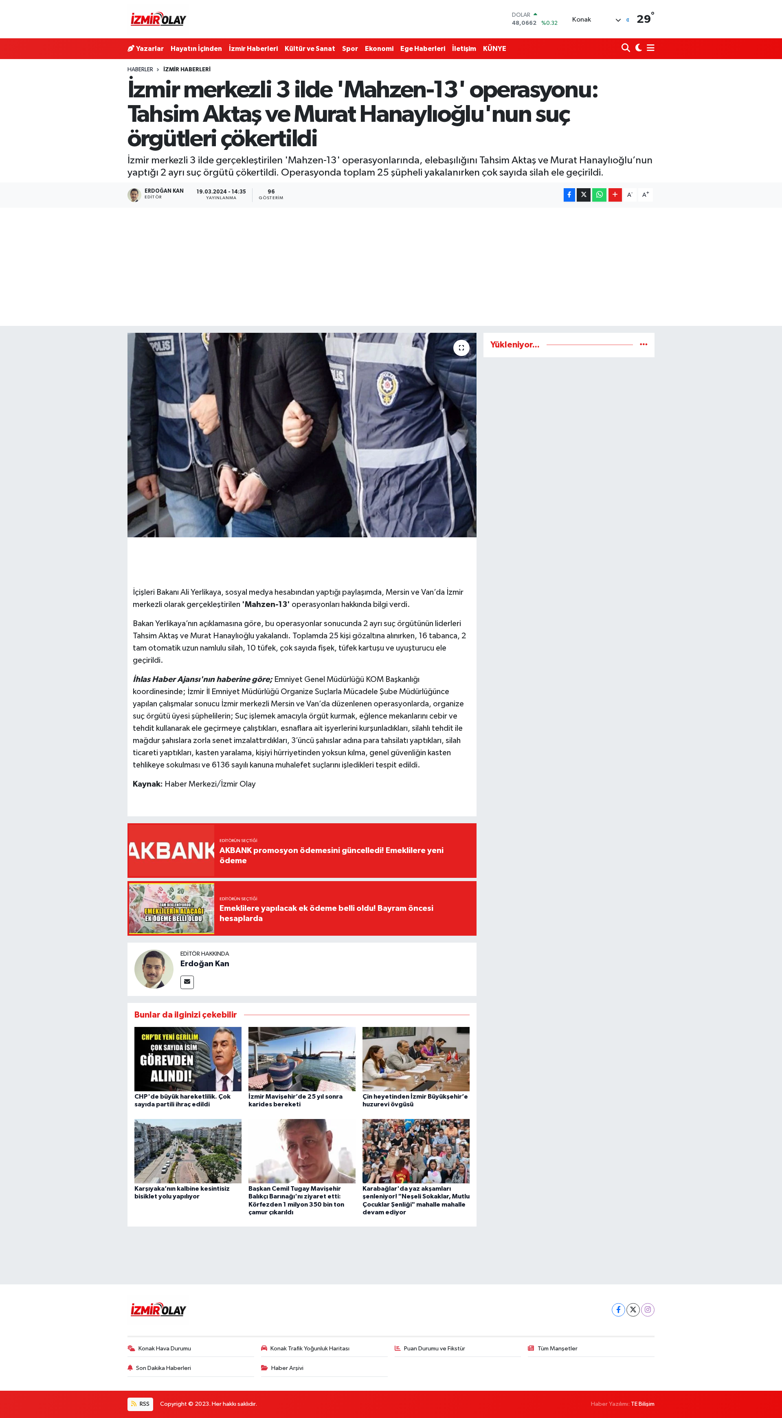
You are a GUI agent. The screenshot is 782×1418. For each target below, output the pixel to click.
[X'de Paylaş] (584, 195)
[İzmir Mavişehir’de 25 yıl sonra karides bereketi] (302, 1058)
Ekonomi (379, 48)
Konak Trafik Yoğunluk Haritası (309, 1348)
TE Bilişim (643, 1404)
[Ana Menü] (649, 48)
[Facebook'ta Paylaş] (569, 195)
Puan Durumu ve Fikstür (434, 1348)
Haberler (140, 70)
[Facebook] (618, 1310)
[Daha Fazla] (615, 195)
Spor (350, 48)
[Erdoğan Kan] (154, 968)
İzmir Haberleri (253, 48)
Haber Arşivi (287, 1368)
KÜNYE (494, 48)
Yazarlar (150, 48)
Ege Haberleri (422, 48)
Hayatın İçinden (196, 48)
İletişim (464, 48)
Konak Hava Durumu (164, 1348)
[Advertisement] (391, 269)
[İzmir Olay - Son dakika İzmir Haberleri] (158, 19)
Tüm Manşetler (558, 1348)
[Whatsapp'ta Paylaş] (599, 195)
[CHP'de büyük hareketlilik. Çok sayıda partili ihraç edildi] (188, 1058)
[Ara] (627, 48)
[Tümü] (644, 344)
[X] (633, 1310)
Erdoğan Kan (204, 964)
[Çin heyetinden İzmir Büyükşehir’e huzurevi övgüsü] (416, 1058)
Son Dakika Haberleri (163, 1368)
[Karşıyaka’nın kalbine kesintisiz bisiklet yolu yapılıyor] (188, 1151)
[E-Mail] (187, 982)
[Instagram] (648, 1310)
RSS (143, 1404)
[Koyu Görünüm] (638, 48)
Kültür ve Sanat (310, 48)
